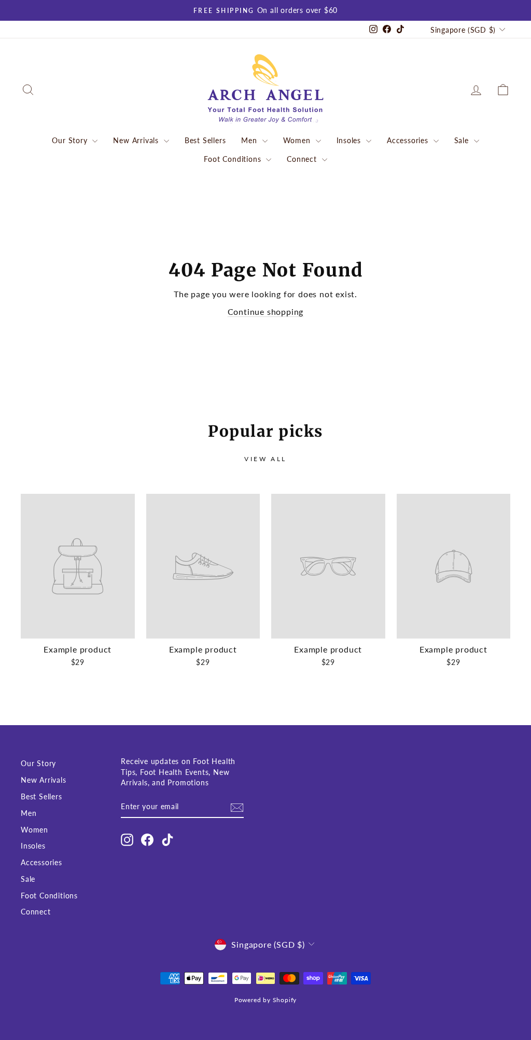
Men (250, 140)
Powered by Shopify (265, 1000)
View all (265, 459)
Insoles (350, 140)
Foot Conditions (233, 159)
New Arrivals (137, 140)
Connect (303, 159)
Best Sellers (205, 140)
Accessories (409, 140)
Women (298, 140)
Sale (462, 140)
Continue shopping (266, 311)
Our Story (71, 140)
